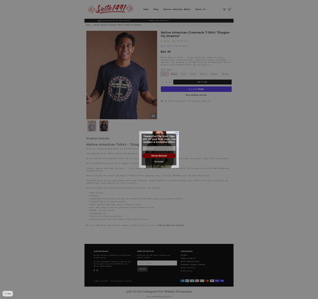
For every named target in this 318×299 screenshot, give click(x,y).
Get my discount (159, 156)
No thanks (159, 162)
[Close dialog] (176, 133)
